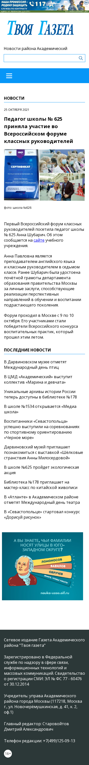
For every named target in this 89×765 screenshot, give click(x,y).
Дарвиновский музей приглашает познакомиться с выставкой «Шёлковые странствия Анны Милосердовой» (43, 452)
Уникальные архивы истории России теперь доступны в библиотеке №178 (40, 394)
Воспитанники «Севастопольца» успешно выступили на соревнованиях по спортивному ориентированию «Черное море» (41, 429)
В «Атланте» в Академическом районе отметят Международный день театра (42, 499)
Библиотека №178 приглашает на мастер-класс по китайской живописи (40, 484)
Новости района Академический (35, 48)
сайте (39, 240)
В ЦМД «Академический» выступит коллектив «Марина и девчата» (38, 379)
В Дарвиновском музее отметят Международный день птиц (35, 364)
